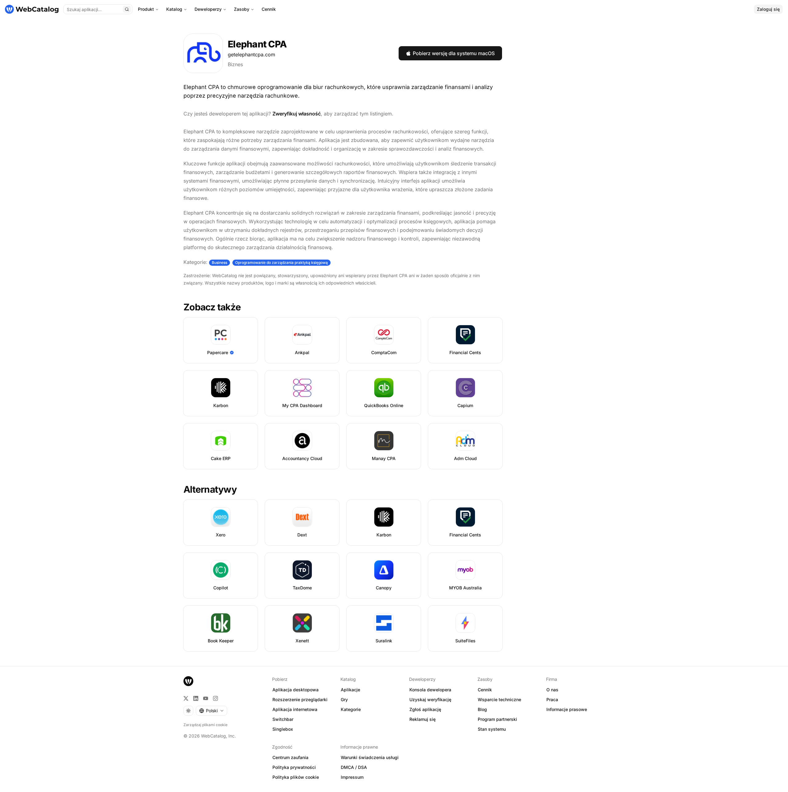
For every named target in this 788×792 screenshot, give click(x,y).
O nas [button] (552, 689)
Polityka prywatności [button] (294, 767)
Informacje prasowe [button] (566, 709)
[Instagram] (215, 698)
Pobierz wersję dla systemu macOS (454, 53)
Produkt (146, 9)
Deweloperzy (208, 9)
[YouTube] (205, 698)
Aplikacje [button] (350, 689)
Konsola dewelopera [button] (430, 689)
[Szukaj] (127, 9)
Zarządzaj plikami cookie (205, 724)
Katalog (174, 9)
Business (219, 262)
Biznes (235, 64)
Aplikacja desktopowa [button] (295, 689)
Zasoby (241, 9)
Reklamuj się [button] (422, 719)
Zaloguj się (768, 9)
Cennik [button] (485, 689)
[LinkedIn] (195, 698)
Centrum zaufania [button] (290, 757)
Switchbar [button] (282, 719)
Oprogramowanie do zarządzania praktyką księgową (281, 262)
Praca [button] (552, 699)
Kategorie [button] (351, 709)
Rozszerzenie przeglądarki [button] (300, 699)
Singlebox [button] (282, 729)
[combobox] (211, 711)
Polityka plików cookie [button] (295, 777)
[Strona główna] (31, 9)
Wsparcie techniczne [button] (499, 699)
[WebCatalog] (188, 681)
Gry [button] (344, 699)
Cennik (269, 9)
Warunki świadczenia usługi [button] (370, 757)
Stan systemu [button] (492, 729)
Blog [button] (482, 709)
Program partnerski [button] (497, 719)
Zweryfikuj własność (296, 114)
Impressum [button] (352, 777)
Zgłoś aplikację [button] (425, 709)
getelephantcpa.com (251, 54)
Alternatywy (210, 489)
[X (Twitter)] (185, 698)
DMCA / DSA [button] (354, 767)
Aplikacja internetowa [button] (294, 709)
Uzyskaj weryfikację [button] (430, 699)
